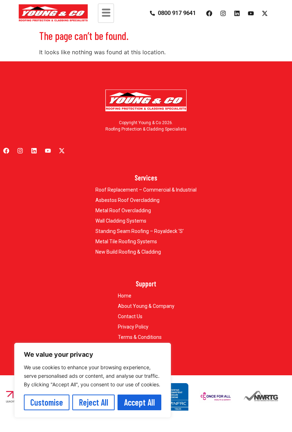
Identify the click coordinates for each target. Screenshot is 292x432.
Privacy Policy (133, 327)
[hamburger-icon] (106, 13)
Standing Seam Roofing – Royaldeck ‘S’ (139, 231)
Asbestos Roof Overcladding (127, 200)
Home (124, 296)
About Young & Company (146, 306)
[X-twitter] (265, 13)
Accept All (139, 402)
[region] (92, 380)
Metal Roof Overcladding (123, 210)
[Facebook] (209, 13)
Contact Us (130, 316)
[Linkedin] (237, 13)
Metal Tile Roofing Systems (126, 241)
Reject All (93, 402)
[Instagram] (223, 13)
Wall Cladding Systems (120, 221)
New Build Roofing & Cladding (128, 252)
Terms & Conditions (140, 337)
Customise (46, 402)
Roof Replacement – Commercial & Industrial (146, 190)
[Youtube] (251, 13)
